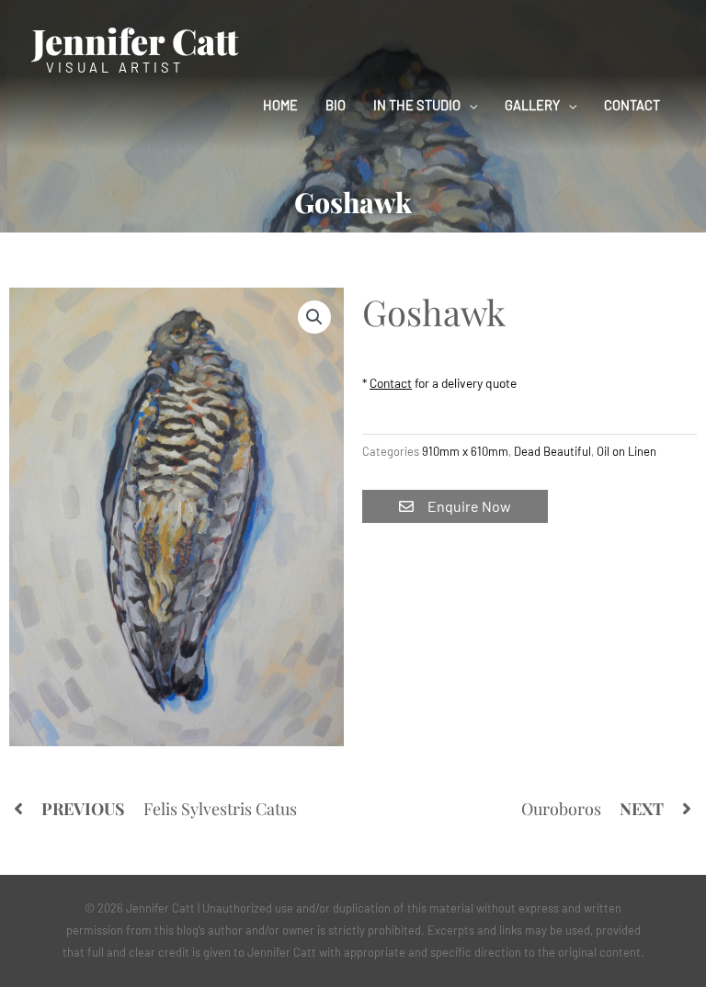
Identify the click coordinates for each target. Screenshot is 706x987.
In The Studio (417, 104)
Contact (632, 104)
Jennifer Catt (135, 40)
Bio (335, 104)
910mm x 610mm (465, 451)
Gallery (532, 104)
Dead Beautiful (552, 451)
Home (280, 104)
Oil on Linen (626, 451)
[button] (314, 317)
